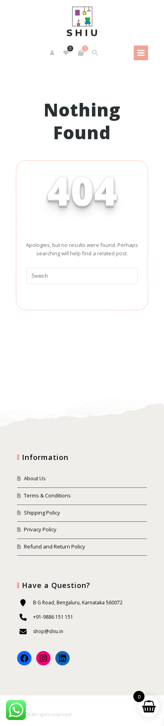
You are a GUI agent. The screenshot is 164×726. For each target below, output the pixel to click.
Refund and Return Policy (54, 546)
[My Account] (52, 53)
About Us (35, 478)
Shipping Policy (42, 512)
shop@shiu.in (48, 631)
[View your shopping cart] (81, 53)
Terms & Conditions (47, 495)
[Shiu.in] (81, 20)
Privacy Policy (40, 529)
